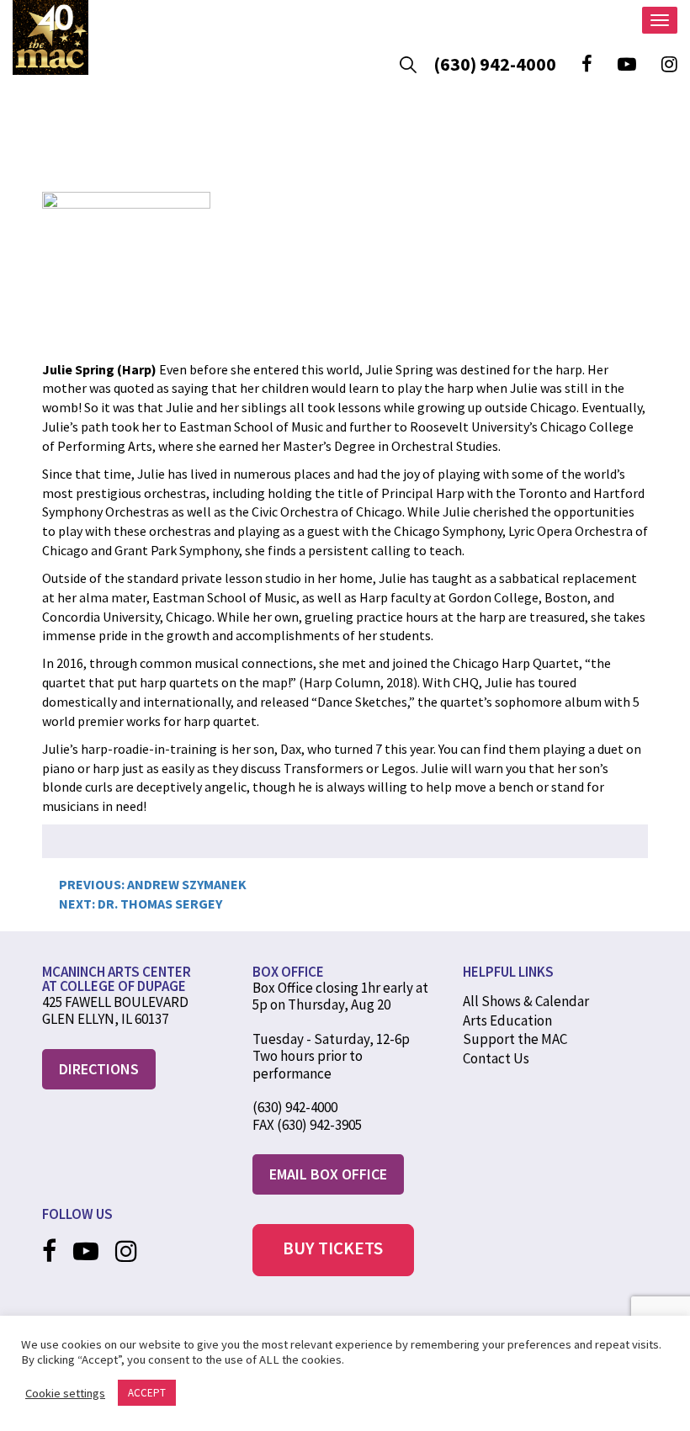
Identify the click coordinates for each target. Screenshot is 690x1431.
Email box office (328, 1174)
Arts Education (507, 1020)
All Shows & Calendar (526, 1001)
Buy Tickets (333, 1248)
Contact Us (496, 1058)
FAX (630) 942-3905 (307, 1124)
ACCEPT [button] (147, 1393)
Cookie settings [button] (65, 1393)
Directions (99, 1069)
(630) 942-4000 (494, 64)
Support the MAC (515, 1039)
